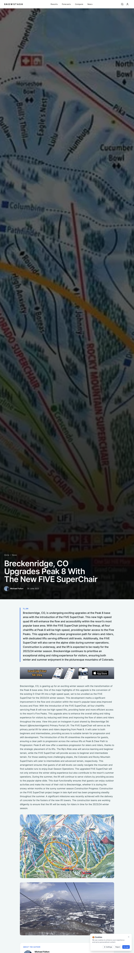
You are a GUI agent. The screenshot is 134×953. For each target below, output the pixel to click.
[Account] (127, 4)
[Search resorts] (122, 4)
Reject (117, 947)
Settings (109, 947)
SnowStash (13, 4)
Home (6, 555)
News (90, 4)
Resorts (54, 4)
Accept (126, 947)
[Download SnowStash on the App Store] (67, 673)
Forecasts (66, 4)
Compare (79, 4)
